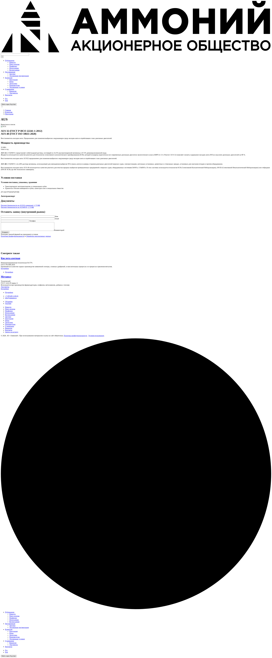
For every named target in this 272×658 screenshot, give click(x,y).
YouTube (8, 303)
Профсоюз (9, 311)
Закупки (8, 317)
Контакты (8, 95)
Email (57, 219)
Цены (7, 320)
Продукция (9, 114)
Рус (6, 99)
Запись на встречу (11, 332)
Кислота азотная (10, 258)
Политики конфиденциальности (12, 236)
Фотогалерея (9, 313)
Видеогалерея (10, 315)
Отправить (5, 232)
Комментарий (59, 230)
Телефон (32, 221)
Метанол (6, 276)
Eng (6, 100)
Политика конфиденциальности (75, 336)
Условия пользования (96, 336)
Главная (8, 110)
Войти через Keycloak (9, 104)
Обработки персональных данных (38, 236)
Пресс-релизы (10, 309)
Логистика (9, 322)
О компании (9, 326)
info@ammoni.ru (11, 298)
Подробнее (5, 268)
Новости (8, 307)
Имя (56, 216)
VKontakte (9, 301)
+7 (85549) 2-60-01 (11, 296)
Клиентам (8, 112)
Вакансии (8, 328)
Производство (10, 324)
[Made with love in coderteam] (136, 608)
